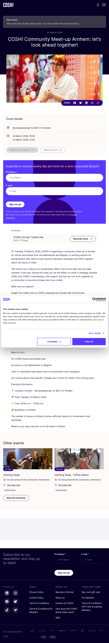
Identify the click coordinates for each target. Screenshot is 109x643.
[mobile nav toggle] (104, 5)
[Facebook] (75, 103)
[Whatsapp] (92, 103)
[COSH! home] (8, 5)
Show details (95, 333)
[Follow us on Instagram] (15, 593)
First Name (11, 172)
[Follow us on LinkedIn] (7, 593)
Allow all (89, 341)
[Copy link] (98, 103)
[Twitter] (80, 103)
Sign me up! (15, 204)
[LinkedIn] (86, 103)
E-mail (9, 185)
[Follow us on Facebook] (7, 601)
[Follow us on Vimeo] (15, 610)
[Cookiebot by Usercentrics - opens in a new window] (94, 299)
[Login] (97, 5)
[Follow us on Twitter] (15, 601)
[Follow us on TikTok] (7, 610)
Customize (52, 341)
